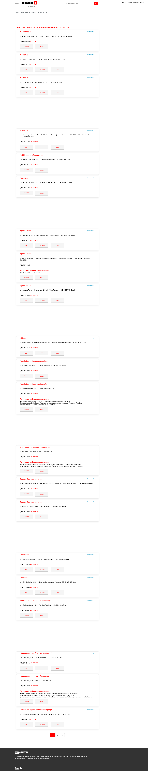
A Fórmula (24, 55)
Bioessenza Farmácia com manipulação (36, 601)
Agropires (24, 178)
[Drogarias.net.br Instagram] (17, 760)
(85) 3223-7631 (25, 64)
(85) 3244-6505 (25, 610)
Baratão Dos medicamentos (31, 479)
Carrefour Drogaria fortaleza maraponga (36, 710)
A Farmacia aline (27, 32)
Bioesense (24, 578)
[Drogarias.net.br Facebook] (15, 760)
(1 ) (89, 130)
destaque (135, 2)
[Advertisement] (58, 20)
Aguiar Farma (25, 231)
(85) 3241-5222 (25, 87)
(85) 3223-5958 (25, 188)
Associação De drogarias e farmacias (35, 447)
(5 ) (90, 31)
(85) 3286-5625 (25, 295)
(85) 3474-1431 (25, 142)
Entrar (122, 2)
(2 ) (90, 54)
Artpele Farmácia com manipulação (34, 361)
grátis (142, 2)
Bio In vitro (24, 555)
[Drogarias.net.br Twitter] (16, 760)
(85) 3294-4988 (25, 41)
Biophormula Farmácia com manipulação (36, 653)
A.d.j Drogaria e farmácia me (31, 155)
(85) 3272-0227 (25, 564)
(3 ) (90, 501)
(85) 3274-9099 (25, 511)
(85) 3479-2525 (25, 240)
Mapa (41, 47)
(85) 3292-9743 (25, 165)
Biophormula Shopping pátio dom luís (35, 676)
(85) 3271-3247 (25, 587)
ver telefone (34, 41)
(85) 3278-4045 (25, 348)
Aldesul (23, 338)
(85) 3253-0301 (25, 371)
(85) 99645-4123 (25, 663)
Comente (26, 46)
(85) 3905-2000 (25, 457)
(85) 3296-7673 (25, 719)
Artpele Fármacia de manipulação (33, 384)
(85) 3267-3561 (25, 686)
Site (26, 70)
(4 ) (90, 77)
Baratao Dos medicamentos (31, 502)
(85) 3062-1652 (25, 489)
